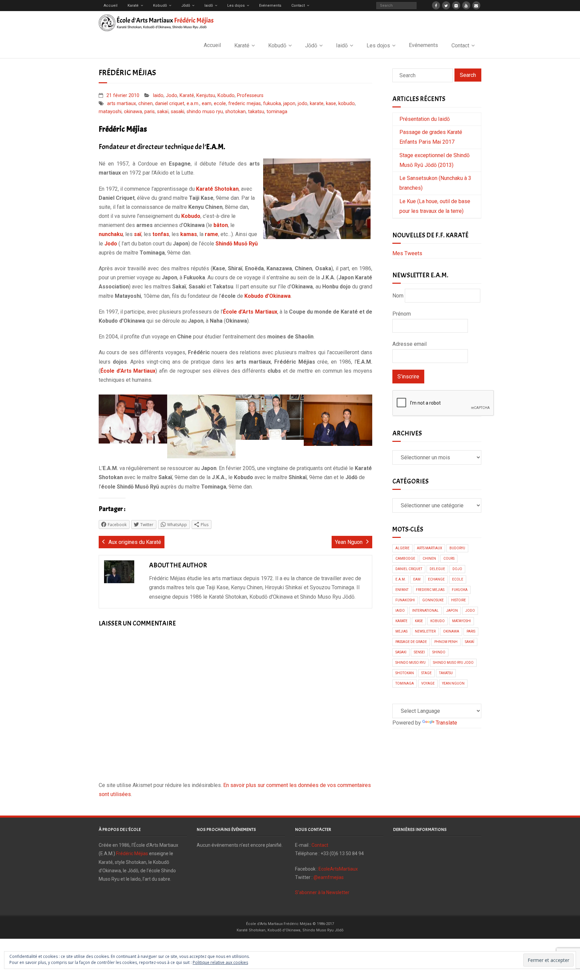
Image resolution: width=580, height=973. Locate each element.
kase (331, 103)
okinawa (133, 111)
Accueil (110, 5)
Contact (298, 5)
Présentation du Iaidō (424, 119)
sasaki (177, 111)
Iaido (158, 95)
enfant (401, 590)
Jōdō (185, 5)
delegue (437, 569)
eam (206, 103)
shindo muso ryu (205, 111)
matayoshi (110, 111)
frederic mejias (244, 103)
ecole (220, 103)
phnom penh (445, 642)
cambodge (405, 558)
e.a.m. (193, 103)
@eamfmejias (328, 877)
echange (436, 579)
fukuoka (272, 103)
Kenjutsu (205, 95)
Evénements (270, 5)
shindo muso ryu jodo (453, 662)
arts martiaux (121, 103)
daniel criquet (169, 103)
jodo (302, 103)
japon (289, 103)
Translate (446, 723)
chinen (145, 103)
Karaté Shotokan (217, 189)
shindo (438, 652)
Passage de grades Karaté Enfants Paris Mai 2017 (430, 137)
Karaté (133, 5)
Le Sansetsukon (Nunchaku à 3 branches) (435, 183)
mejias (401, 631)
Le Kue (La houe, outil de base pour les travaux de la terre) (434, 206)
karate (317, 103)
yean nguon (453, 683)
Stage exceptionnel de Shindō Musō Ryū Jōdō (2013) (434, 160)
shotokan (235, 111)
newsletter (425, 631)
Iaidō (208, 5)
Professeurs (250, 95)
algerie (402, 548)
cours (448, 558)
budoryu (457, 548)
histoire (458, 600)
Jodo (171, 95)
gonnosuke (433, 600)
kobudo (346, 103)
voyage (428, 683)
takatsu (256, 111)
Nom (397, 295)
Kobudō (160, 5)
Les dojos (236, 5)
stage (426, 673)
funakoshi (405, 600)
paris (149, 111)
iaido (400, 610)
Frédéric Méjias (132, 853)
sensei (419, 652)
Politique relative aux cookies (220, 962)
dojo (457, 569)
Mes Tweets (407, 253)
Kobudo (226, 95)
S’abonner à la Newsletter (322, 892)
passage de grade (411, 642)
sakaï (162, 111)
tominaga (277, 111)
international (425, 610)
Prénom (401, 314)
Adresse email (409, 344)
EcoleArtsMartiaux (338, 869)
